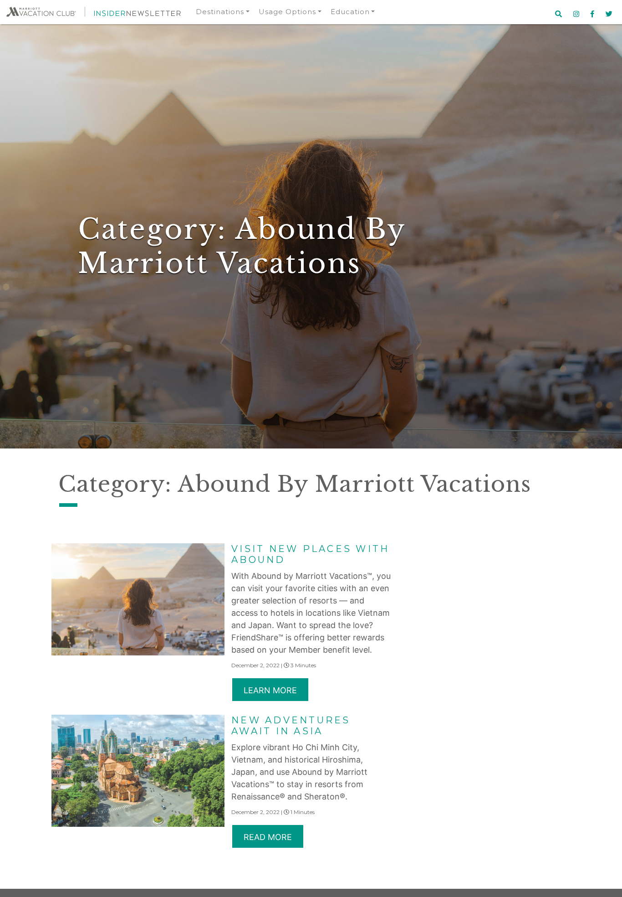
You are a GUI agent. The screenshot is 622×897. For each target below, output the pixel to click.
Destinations (220, 11)
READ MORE (268, 837)
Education (350, 11)
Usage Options (287, 11)
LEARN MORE (270, 690)
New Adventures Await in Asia (291, 726)
